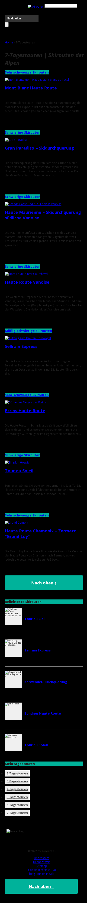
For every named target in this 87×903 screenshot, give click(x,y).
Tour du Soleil (19, 470)
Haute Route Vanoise (27, 282)
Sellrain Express (21, 346)
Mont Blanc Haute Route (31, 88)
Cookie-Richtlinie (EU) (42, 870)
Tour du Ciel (34, 619)
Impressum (41, 858)
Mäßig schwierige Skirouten (28, 331)
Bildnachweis (41, 862)
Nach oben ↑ (44, 583)
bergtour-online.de (41, 874)
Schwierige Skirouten (22, 132)
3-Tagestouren (17, 781)
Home (9, 42)
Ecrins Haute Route (25, 410)
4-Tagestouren (17, 789)
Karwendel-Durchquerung (45, 682)
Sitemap (41, 866)
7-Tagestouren (17, 813)
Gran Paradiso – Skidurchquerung (39, 148)
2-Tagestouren (17, 773)
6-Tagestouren (17, 805)
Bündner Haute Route (42, 713)
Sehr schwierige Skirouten (27, 72)
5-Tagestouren (17, 797)
